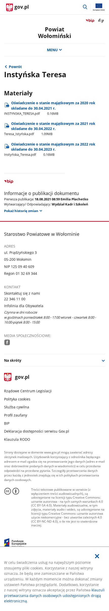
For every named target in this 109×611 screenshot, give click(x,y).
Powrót (15, 66)
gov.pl (22, 377)
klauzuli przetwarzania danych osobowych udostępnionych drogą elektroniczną (54, 595)
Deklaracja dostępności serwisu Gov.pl (36, 431)
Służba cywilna (16, 407)
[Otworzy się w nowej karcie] (7, 342)
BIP (6, 423)
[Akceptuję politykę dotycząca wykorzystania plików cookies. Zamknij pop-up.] (97, 556)
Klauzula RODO (17, 439)
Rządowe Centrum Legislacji (28, 390)
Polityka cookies (17, 399)
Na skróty (12, 360)
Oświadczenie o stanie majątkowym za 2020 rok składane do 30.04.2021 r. (49, 107)
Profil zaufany (15, 415)
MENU (52, 49)
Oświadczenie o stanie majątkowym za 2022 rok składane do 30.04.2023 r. (49, 149)
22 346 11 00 (14, 298)
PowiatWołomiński (54, 32)
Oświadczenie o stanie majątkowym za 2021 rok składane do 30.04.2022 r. (49, 128)
